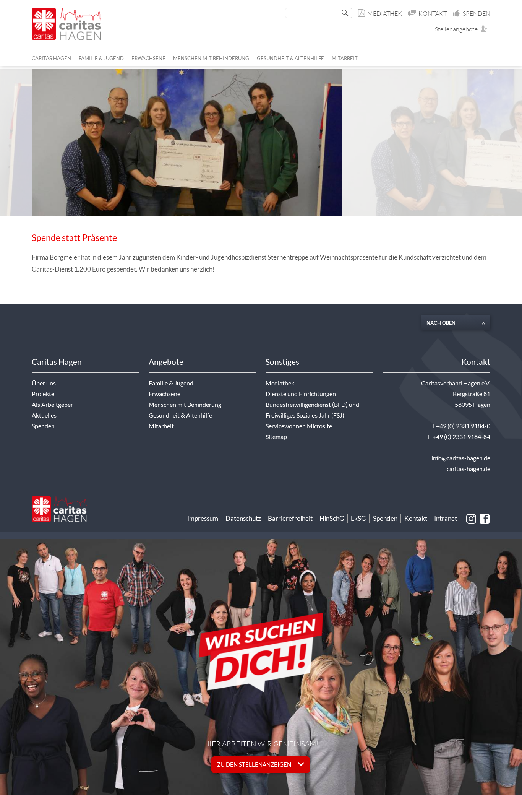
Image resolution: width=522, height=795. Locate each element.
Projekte (43, 393)
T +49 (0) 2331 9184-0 (460, 426)
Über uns (44, 383)
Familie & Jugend (171, 383)
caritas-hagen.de (468, 468)
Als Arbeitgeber (52, 404)
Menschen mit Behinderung (185, 404)
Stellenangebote (458, 29)
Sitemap (276, 436)
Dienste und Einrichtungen (301, 393)
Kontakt (432, 13)
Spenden (476, 13)
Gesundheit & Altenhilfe (180, 415)
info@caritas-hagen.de (460, 458)
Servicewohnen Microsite (299, 426)
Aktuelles (44, 415)
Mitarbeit (161, 426)
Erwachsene (164, 393)
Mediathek (384, 13)
